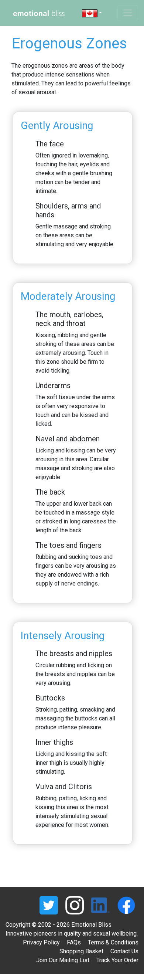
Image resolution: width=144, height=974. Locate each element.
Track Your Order (117, 960)
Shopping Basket (81, 951)
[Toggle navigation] (127, 13)
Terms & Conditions (113, 942)
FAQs (74, 942)
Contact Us (124, 951)
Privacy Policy (41, 942)
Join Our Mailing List (62, 960)
